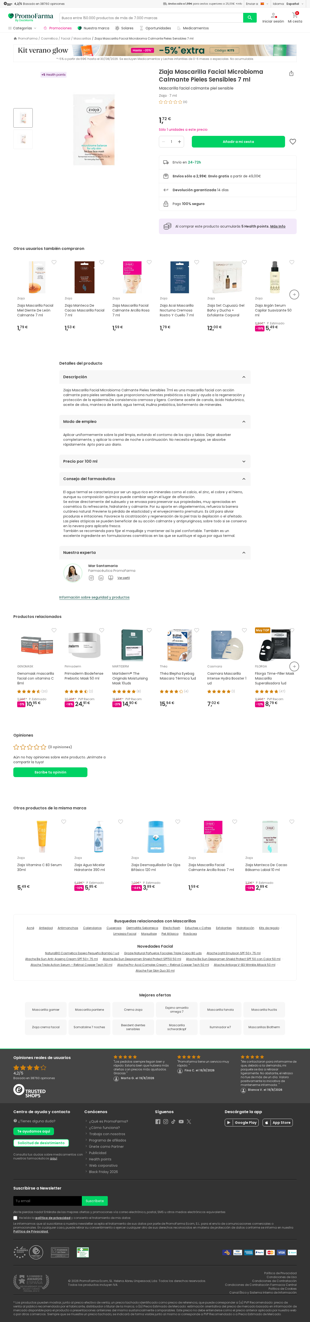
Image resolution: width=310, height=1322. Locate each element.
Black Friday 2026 (103, 1171)
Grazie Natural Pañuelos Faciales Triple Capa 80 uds (163, 953)
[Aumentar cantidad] (179, 142)
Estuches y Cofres (198, 928)
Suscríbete (95, 1201)
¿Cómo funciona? (104, 1127)
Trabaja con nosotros (107, 1134)
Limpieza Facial (124, 934)
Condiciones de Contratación (274, 1281)
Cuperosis (114, 928)
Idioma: (286, 4)
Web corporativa (103, 1165)
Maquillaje (149, 934)
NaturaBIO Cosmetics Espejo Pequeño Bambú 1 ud (82, 953)
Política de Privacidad (31, 1231)
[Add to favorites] (293, 142)
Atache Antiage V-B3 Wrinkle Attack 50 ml (244, 965)
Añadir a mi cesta (238, 141)
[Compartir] (291, 73)
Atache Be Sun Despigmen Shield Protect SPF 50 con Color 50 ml (233, 959)
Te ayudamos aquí (33, 1131)
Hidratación (245, 928)
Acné (30, 928)
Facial (65, 39)
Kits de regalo (269, 928)
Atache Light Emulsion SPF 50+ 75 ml (234, 953)
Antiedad (46, 928)
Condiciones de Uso (282, 1277)
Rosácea (190, 934)
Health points (100, 1159)
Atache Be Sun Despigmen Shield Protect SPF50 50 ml (142, 959)
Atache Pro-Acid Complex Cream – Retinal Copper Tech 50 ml (163, 965)
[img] (94, 129)
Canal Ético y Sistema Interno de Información (263, 1292)
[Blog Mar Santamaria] (111, 578)
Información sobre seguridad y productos (94, 597)
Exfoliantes (224, 928)
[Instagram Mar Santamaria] (91, 578)
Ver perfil (123, 578)
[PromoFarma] (31, 17)
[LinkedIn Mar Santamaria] (101, 578)
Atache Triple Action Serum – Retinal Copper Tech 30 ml (71, 965)
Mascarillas (82, 39)
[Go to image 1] (23, 118)
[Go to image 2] (23, 139)
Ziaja (163, 95)
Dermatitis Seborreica (142, 928)
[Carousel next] (294, 294)
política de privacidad (52, 1218)
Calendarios (92, 928)
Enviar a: (252, 4)
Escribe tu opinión (50, 772)
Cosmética (49, 39)
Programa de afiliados (107, 1140)
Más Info (278, 226)
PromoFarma (28, 39)
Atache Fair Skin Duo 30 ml (155, 971)
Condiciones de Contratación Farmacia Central (261, 1285)
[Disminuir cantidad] (163, 142)
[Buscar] (250, 18)
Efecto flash (171, 928)
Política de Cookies (283, 1289)
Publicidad (97, 1152)
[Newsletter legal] (16, 1218)
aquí (53, 1158)
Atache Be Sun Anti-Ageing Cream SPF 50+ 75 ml (61, 959)
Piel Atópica (170, 934)
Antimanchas (68, 928)
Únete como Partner (106, 1146)
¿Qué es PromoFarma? (108, 1121)
